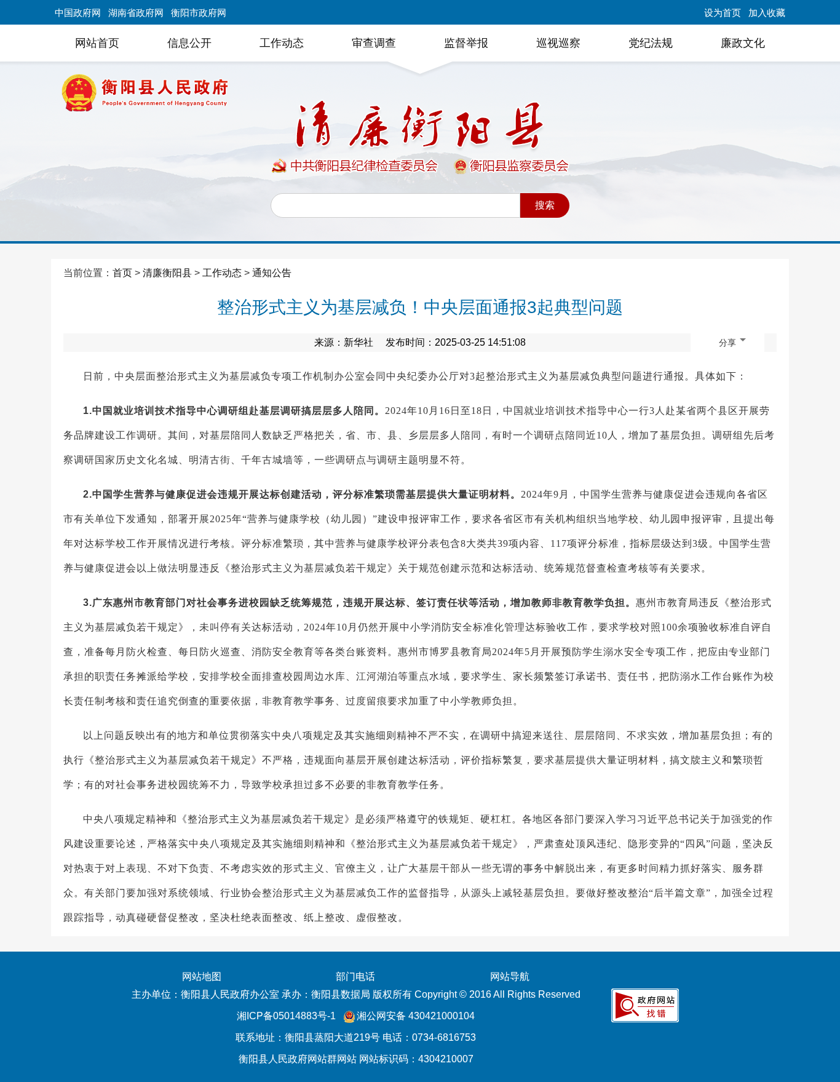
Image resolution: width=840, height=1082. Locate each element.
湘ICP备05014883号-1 (287, 1016)
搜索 (545, 205)
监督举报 (466, 43)
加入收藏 (766, 12)
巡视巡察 (558, 43)
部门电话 (355, 976)
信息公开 (189, 43)
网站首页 (97, 43)
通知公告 (271, 273)
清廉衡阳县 (167, 273)
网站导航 (509, 976)
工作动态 (282, 43)
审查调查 (374, 43)
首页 (122, 273)
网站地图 (201, 976)
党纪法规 (650, 43)
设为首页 (722, 12)
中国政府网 (78, 12)
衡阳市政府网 (198, 12)
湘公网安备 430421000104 (416, 1016)
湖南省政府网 (136, 12)
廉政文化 (743, 43)
